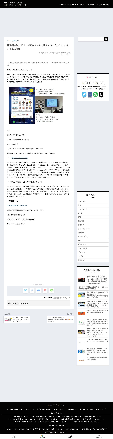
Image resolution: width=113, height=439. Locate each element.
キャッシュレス (83, 236)
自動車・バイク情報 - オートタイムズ (25, 421)
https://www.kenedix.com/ (19, 158)
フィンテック (82, 248)
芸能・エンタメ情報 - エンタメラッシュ (69, 416)
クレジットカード (84, 209)
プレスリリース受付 (103, 4)
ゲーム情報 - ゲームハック (93, 416)
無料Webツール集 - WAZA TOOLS (68, 429)
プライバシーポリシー (45, 409)
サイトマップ (102, 409)
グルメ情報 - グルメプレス (21, 416)
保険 (79, 205)
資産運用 (56, 298)
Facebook (90, 97)
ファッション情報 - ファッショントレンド (22, 419)
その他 (80, 256)
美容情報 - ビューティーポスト (48, 419)
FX (79, 240)
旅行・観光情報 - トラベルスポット (93, 419)
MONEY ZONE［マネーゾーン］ (59, 432)
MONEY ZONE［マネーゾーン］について (71, 4)
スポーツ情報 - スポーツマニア (70, 419)
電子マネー (82, 244)
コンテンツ (82, 201)
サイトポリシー (60, 409)
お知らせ (81, 260)
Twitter (84, 97)
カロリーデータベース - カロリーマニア (19, 429)
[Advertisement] (56, 21)
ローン (80, 213)
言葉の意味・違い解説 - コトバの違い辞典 (94, 429)
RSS (101, 97)
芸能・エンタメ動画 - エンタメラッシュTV (87, 421)
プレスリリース (65, 298)
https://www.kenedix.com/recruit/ (17, 205)
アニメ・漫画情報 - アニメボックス (43, 416)
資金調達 (81, 233)
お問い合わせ (90, 4)
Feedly (95, 97)
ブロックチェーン (84, 229)
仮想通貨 (81, 225)
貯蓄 (79, 217)
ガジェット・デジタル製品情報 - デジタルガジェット (55, 421)
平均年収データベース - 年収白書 (44, 429)
